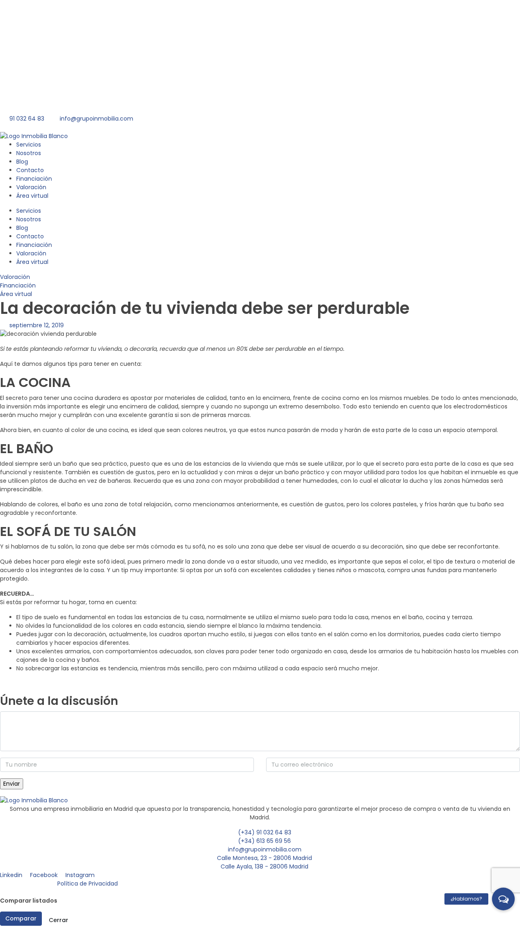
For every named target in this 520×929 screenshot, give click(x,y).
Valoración (24, 88)
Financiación (27, 72)
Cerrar (58, 920)
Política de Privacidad (87, 883)
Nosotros (21, 26)
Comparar (21, 918)
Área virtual (25, 103)
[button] (503, 899)
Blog (13, 41)
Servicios (21, 10)
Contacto (22, 57)
